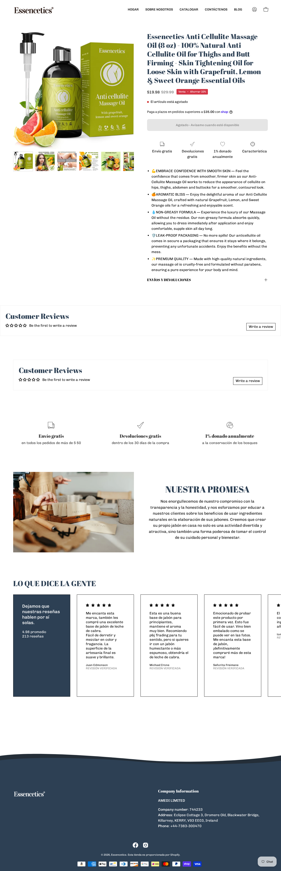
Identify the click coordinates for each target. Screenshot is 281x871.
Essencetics (118, 854)
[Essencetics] (34, 9)
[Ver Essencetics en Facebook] (135, 845)
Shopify (175, 854)
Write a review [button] (261, 327)
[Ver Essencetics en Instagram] (145, 845)
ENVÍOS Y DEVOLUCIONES (169, 279)
